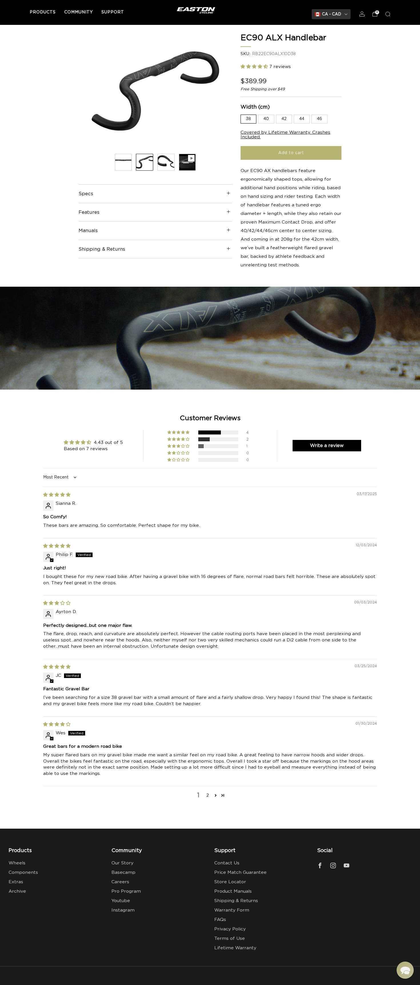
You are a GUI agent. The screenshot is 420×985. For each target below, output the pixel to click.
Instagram (123, 910)
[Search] (388, 14)
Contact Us (226, 863)
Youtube (120, 901)
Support (112, 12)
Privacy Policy (230, 929)
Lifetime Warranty (235, 948)
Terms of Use (229, 938)
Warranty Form (231, 910)
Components (23, 872)
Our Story (122, 863)
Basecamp (123, 872)
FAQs (220, 920)
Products (43, 12)
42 (284, 119)
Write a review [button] (327, 445)
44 (301, 119)
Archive (17, 891)
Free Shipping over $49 (263, 89)
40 (266, 119)
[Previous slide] (90, 91)
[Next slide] (221, 91)
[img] (57, 495)
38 (248, 119)
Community (78, 12)
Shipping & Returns (236, 901)
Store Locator (230, 882)
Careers (120, 882)
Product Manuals (233, 891)
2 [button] (207, 795)
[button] (255, 67)
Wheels (17, 863)
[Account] (362, 14)
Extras (16, 882)
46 (319, 119)
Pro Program (126, 891)
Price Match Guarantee (240, 872)
